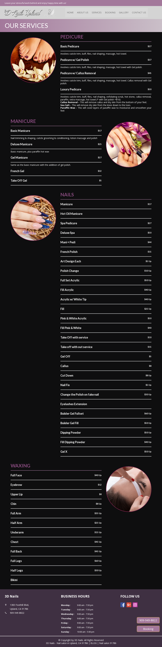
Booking (110, 12)
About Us (82, 12)
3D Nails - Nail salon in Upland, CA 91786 (67, 643)
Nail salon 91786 (107, 643)
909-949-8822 (148, 620)
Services (97, 12)
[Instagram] (135, 604)
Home (70, 12)
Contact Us (139, 12)
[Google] (129, 604)
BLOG (93, 643)
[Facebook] (122, 604)
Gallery (123, 12)
